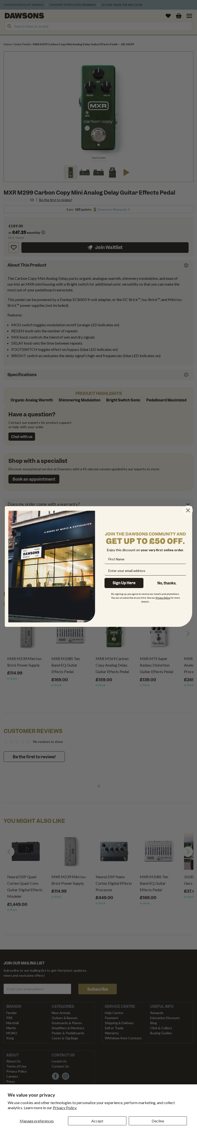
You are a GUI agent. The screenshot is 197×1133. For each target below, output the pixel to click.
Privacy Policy (163, 597)
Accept (97, 1121)
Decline (158, 1121)
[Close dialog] (188, 510)
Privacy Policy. (65, 1107)
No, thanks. (166, 583)
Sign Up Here (124, 583)
